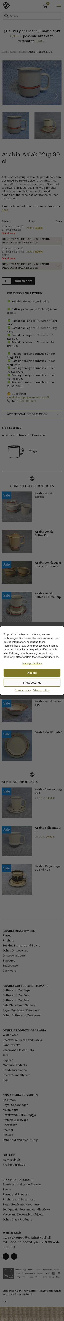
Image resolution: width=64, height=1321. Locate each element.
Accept (32, 672)
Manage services (32, 663)
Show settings (32, 682)
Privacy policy (41, 690)
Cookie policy (23, 690)
